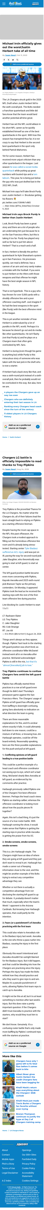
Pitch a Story (8, 1163)
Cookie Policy (28, 1168)
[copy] (17, 60)
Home (4, 437)
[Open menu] (3, 3)
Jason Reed (10, 55)
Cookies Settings (30, 1180)
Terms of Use (8, 1168)
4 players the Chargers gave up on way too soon (22, 393)
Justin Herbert (15, 437)
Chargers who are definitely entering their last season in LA (20, 400)
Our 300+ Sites (29, 1154)
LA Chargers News (17, 1130)
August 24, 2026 (34, 634)
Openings (26, 1150)
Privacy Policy (28, 1163)
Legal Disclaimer (10, 1173)
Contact (6, 1154)
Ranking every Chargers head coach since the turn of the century (22, 408)
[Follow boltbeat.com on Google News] (38, 426)
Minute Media (16, 1187)
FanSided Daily (29, 1159)
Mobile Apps (8, 1159)
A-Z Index (6, 1180)
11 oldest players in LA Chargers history (20, 415)
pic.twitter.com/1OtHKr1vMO (16, 202)
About (5, 1150)
